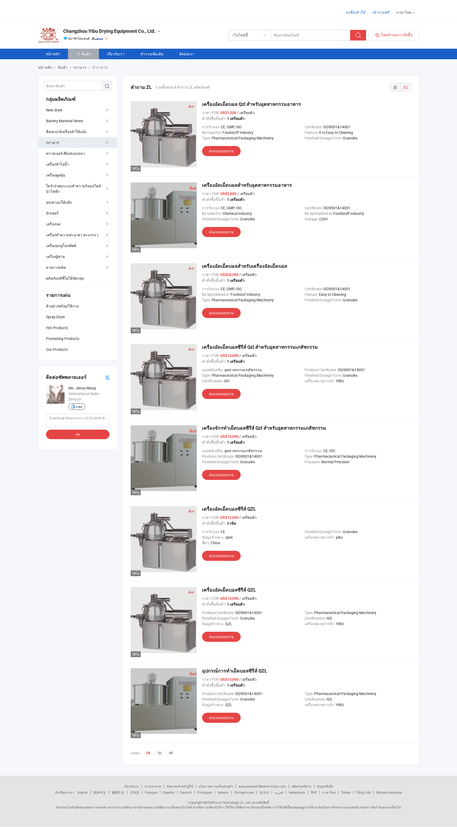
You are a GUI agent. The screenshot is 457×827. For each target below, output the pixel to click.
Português (204, 792)
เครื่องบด (53, 223)
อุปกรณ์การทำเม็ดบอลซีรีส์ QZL (234, 671)
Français (151, 792)
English (82, 792)
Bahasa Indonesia (389, 792)
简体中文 (99, 792)
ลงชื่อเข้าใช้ (355, 12)
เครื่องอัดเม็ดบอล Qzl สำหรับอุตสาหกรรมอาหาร (251, 104)
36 (159, 752)
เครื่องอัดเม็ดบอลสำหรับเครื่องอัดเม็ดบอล (244, 266)
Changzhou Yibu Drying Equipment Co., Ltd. (109, 31)
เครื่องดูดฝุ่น (55, 175)
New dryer (54, 109)
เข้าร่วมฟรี (381, 12)
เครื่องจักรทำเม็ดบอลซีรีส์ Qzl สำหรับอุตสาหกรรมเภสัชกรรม (264, 428)
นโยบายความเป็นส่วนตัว (216, 786)
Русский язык (244, 792)
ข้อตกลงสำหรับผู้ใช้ (180, 786)
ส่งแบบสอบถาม (221, 150)
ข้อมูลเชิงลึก (325, 786)
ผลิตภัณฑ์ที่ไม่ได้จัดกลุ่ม (65, 278)
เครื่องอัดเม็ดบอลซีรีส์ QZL (229, 509)
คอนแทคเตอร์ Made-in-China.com (262, 786)
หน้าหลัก (53, 53)
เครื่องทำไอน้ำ (57, 164)
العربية (279, 792)
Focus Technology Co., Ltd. (232, 802)
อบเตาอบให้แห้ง (59, 202)
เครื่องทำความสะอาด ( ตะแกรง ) (72, 234)
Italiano (223, 792)
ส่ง (78, 434)
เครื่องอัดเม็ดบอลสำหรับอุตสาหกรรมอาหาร (247, 185)
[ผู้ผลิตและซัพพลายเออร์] (72, 10)
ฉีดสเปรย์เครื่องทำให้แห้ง (66, 131)
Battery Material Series (64, 120)
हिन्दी (314, 792)
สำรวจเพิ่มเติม (151, 53)
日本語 (134, 792)
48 (171, 752)
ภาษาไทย (329, 792)
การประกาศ (153, 786)
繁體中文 (118, 792)
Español (169, 792)
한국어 (264, 792)
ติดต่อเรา (186, 53)
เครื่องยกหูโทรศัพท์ (61, 245)
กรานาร (52, 142)
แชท (79, 407)
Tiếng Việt (363, 792)
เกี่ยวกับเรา (116, 53)
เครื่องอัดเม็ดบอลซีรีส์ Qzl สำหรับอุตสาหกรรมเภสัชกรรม (260, 347)
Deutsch (186, 792)
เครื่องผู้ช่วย (55, 256)
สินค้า (86, 53)
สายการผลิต (56, 267)
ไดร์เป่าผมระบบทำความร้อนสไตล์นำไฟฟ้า (73, 188)
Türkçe (345, 792)
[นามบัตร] (107, 377)
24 (148, 753)
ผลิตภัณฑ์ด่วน (301, 786)
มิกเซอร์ (52, 213)
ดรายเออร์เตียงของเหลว (65, 153)
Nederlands (297, 792)
